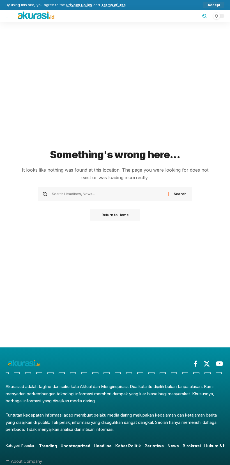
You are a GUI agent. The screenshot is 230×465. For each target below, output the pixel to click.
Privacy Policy (79, 5)
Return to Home (115, 215)
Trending (48, 445)
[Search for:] (108, 194)
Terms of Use (113, 5)
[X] (206, 364)
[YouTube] (219, 364)
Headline (103, 445)
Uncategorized (75, 445)
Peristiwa (154, 445)
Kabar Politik (128, 445)
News (173, 445)
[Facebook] (195, 364)
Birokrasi (192, 445)
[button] (213, 5)
